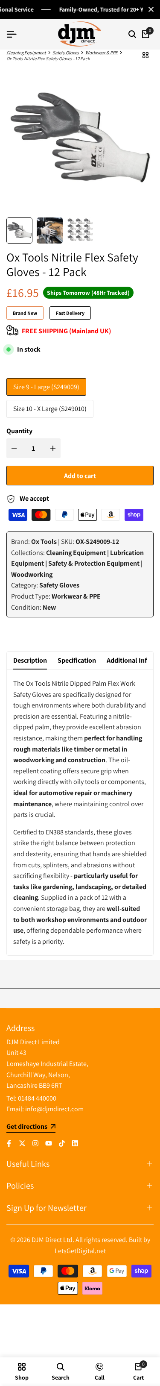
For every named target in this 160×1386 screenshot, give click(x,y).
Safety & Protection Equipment (94, 563)
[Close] (149, 9)
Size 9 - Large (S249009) (46, 386)
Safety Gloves (65, 53)
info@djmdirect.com (54, 1108)
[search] (132, 34)
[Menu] (14, 34)
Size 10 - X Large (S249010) (50, 408)
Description (30, 660)
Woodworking (31, 574)
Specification (77, 660)
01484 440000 (37, 1098)
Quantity (19, 430)
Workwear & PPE (101, 53)
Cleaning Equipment (26, 53)
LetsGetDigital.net (80, 1250)
